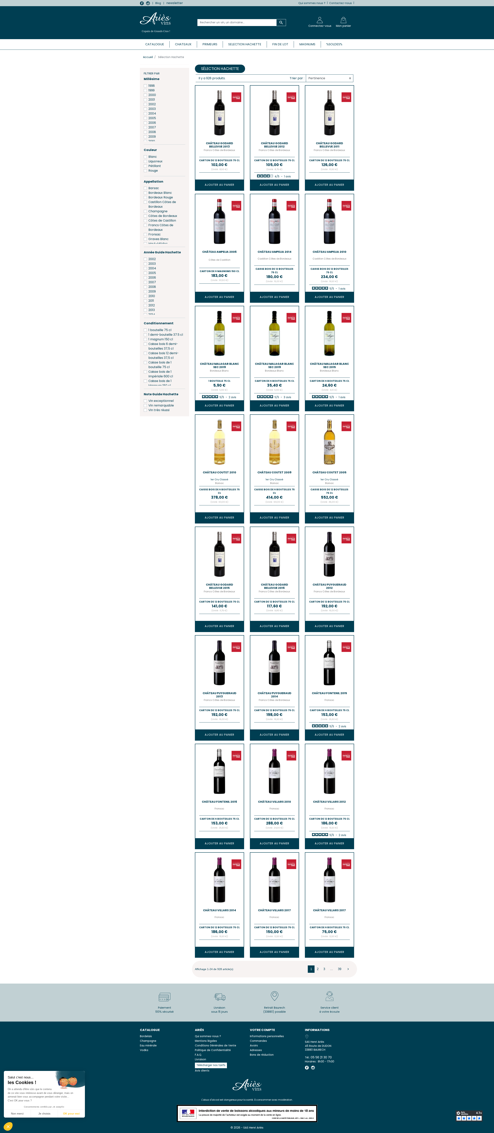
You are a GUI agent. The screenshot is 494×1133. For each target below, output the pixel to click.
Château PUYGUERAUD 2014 (274, 694)
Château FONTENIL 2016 (219, 802)
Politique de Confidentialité (213, 1050)
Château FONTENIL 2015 (329, 693)
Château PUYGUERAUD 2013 (219, 694)
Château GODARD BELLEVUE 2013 (219, 144)
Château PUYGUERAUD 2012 (329, 586)
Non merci (17, 1113)
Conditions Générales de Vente (215, 1045)
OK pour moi (71, 1113)
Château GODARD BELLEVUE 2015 (219, 586)
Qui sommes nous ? (311, 3)
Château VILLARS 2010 (274, 802)
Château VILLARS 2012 (329, 802)
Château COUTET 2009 (274, 472)
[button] (8, 1126)
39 (339, 969)
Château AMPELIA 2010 (329, 252)
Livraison (200, 1059)
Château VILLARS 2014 (219, 910)
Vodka (144, 1050)
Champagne (148, 1041)
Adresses (256, 1050)
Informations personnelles (267, 1036)
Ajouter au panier (219, 185)
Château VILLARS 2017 (274, 910)
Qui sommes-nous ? (208, 1036)
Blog (158, 3)
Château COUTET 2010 (219, 472)
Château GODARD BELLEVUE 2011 (329, 144)
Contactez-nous (340, 3)
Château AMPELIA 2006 (219, 252)
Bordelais (146, 1036)
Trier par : (297, 78)
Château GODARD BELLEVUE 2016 (274, 586)
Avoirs (254, 1045)
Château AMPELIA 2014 (274, 252)
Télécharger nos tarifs (210, 1065)
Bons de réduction (262, 1055)
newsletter (174, 3)
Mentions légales (206, 1041)
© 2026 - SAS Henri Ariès (247, 1128)
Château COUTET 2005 (329, 472)
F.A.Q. (198, 1055)
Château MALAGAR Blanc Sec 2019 (219, 365)
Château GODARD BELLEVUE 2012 (274, 144)
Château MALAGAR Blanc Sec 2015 (329, 365)
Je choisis (44, 1113)
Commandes (258, 1041)
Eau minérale (148, 1045)
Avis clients (202, 1070)
